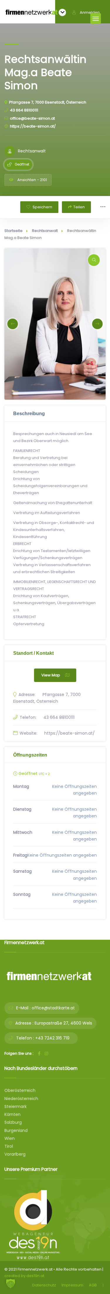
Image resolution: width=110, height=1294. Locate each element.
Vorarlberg (15, 1154)
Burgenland (16, 1130)
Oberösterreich (19, 1090)
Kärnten (12, 1114)
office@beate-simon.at (32, 118)
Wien (9, 1138)
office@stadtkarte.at (53, 1008)
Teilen (79, 207)
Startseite (13, 230)
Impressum (72, 1285)
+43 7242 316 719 (52, 1038)
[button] (12, 324)
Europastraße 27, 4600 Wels (63, 1023)
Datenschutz (44, 1285)
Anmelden (90, 12)
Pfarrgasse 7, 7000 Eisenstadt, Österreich (47, 102)
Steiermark (15, 1106)
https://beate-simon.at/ (33, 126)
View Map (50, 675)
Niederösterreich (21, 1098)
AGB (93, 1285)
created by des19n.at (24, 1275)
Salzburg (13, 1122)
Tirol (8, 1146)
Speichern (42, 207)
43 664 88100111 (24, 110)
